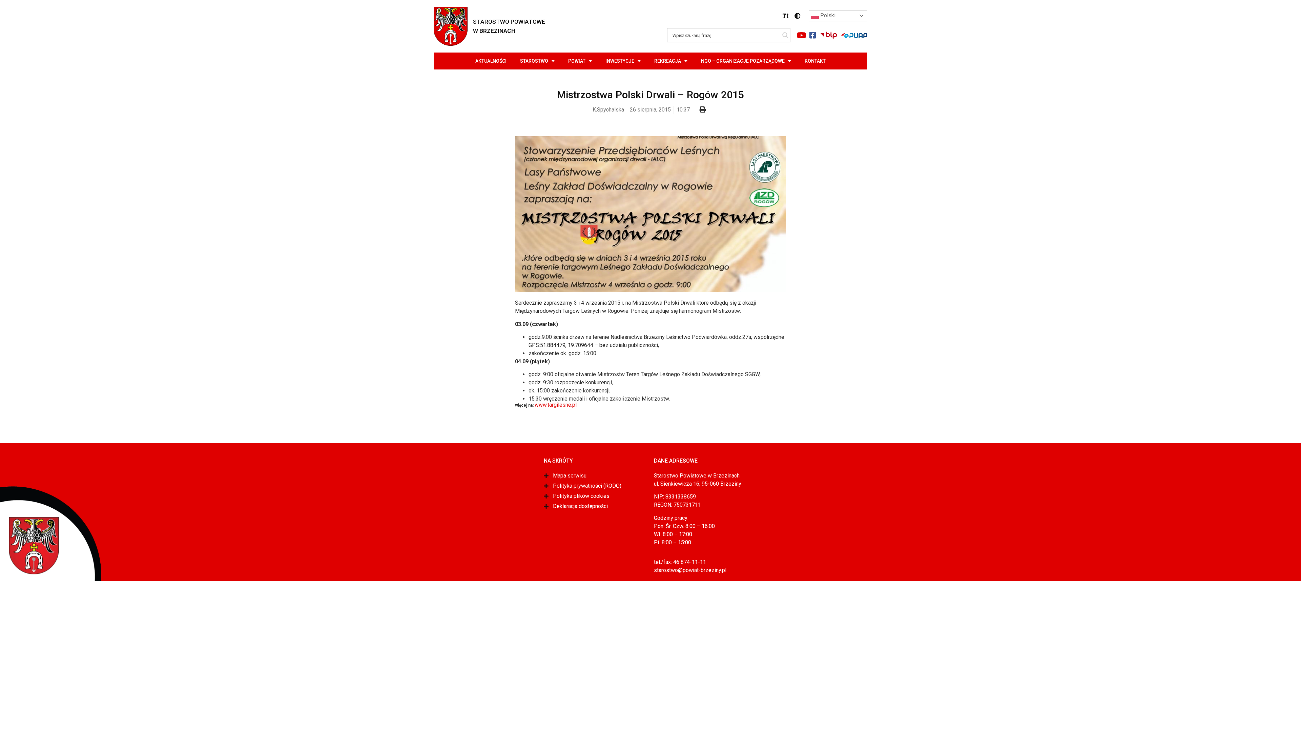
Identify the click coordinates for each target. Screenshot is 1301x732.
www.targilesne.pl (556, 405)
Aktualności (491, 61)
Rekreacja (667, 61)
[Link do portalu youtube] (801, 35)
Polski (827, 15)
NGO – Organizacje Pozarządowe (743, 61)
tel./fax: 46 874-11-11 (680, 562)
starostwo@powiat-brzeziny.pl (690, 570)
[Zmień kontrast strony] (797, 16)
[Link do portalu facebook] (812, 35)
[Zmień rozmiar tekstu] (785, 16)
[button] (786, 16)
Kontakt (815, 61)
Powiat (576, 61)
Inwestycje (619, 61)
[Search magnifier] (785, 35)
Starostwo (534, 61)
